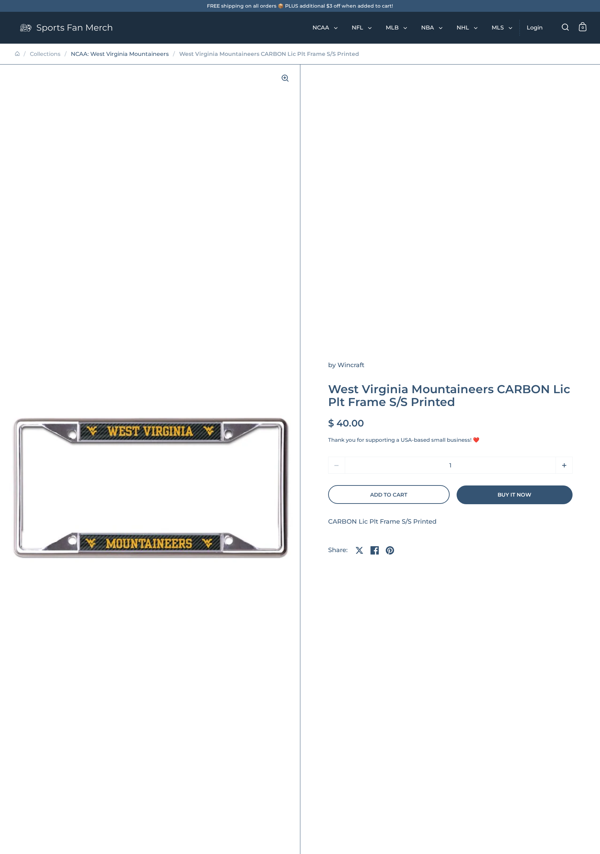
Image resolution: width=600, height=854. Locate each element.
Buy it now (514, 495)
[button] (564, 465)
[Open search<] (565, 27)
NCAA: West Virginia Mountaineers (120, 54)
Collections (45, 54)
